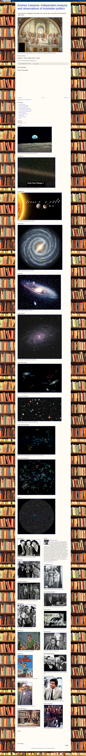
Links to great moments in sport (24, 108)
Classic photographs (22, 116)
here (36, 60)
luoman (45, 748)
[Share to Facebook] (36, 63)
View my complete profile (48, 561)
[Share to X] (35, 63)
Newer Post (20, 97)
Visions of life (21, 115)
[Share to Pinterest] (37, 63)
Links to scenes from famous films (25, 111)
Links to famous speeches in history (25, 109)
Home (43, 97)
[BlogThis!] (34, 63)
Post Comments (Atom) (27, 99)
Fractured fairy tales (22, 112)
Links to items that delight (23, 105)
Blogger (53, 748)
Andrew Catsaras (54, 540)
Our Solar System (22, 104)
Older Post (66, 97)
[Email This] (33, 63)
